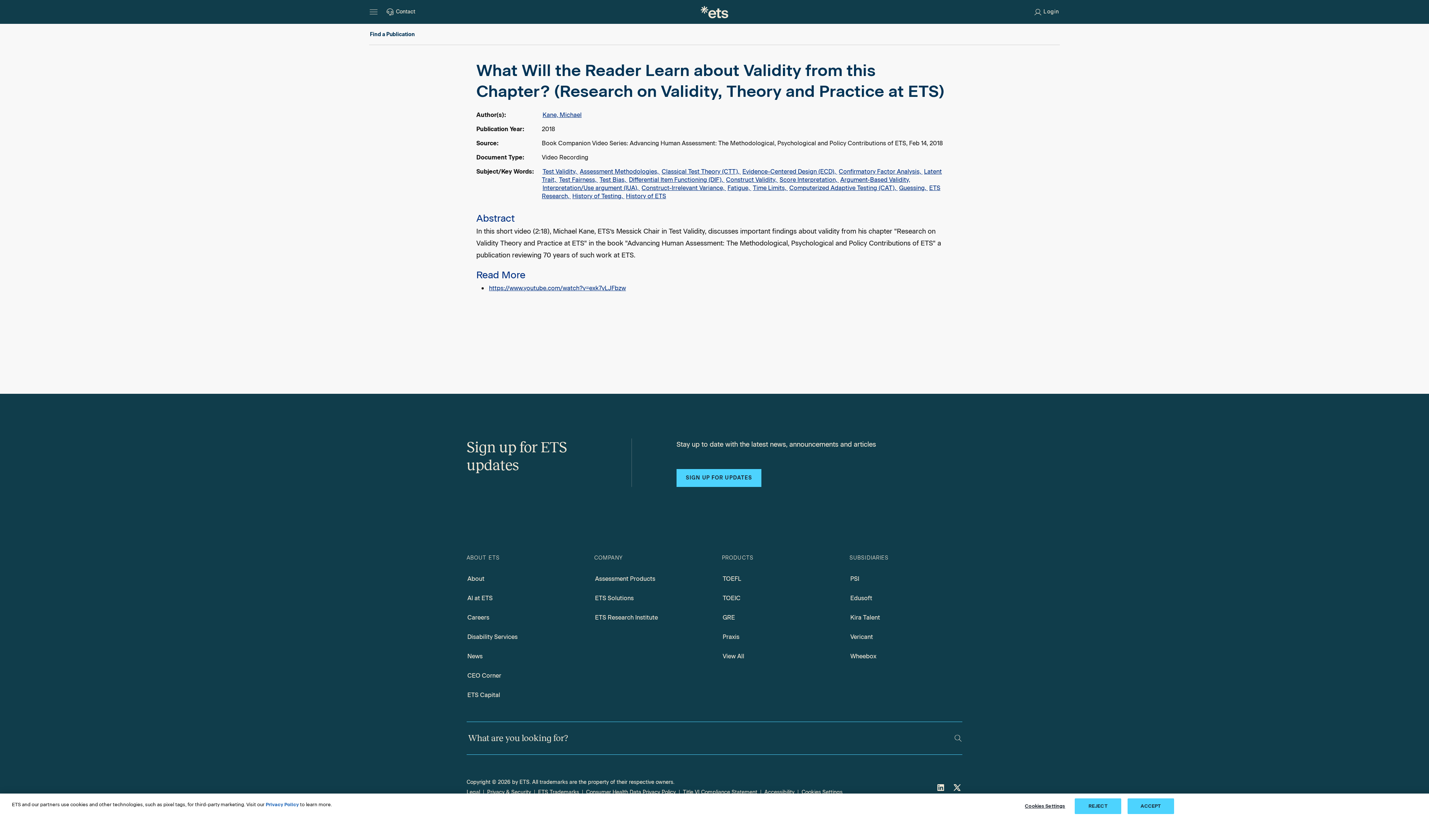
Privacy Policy (282, 804)
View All (733, 656)
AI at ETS (480, 598)
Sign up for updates (719, 478)
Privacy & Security (509, 792)
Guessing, (913, 187)
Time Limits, (770, 187)
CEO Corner (484, 675)
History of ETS (646, 196)
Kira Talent (865, 617)
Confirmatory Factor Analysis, (881, 171)
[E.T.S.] (714, 12)
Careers (478, 617)
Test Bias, (613, 179)
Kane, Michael (562, 114)
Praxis (731, 636)
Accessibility (779, 792)
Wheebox (863, 656)
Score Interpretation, (809, 179)
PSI (854, 578)
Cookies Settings (822, 792)
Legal (473, 792)
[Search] (958, 738)
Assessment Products (625, 578)
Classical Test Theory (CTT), (701, 171)
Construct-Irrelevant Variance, (684, 187)
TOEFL (732, 578)
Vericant (861, 636)
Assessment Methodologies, (620, 171)
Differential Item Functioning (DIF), (677, 179)
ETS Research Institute (626, 617)
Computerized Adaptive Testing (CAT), (843, 187)
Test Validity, (560, 171)
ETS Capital (483, 695)
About (476, 578)
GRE (729, 617)
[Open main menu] (373, 11)
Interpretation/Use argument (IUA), (591, 187)
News (475, 656)
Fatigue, (739, 187)
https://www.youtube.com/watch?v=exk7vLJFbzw (557, 288)
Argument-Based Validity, (875, 179)
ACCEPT (1151, 806)
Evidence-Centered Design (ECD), (789, 171)
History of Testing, (598, 196)
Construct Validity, (752, 179)
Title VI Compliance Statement (720, 792)
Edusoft (861, 598)
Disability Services (492, 636)
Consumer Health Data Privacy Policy (631, 792)
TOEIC (732, 598)
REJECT (1097, 806)
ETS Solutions (614, 598)
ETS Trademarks (558, 792)
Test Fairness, (578, 179)
